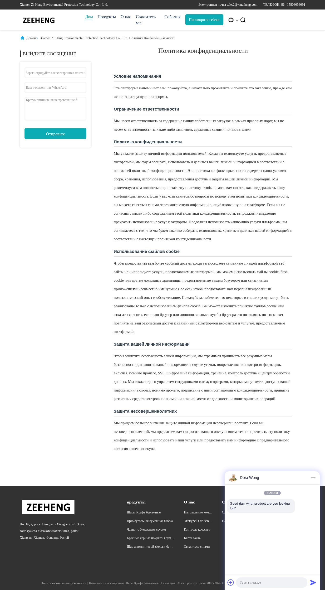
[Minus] (313, 478)
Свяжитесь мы (146, 19)
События (172, 16)
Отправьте (55, 133)
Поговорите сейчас (204, 20)
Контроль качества (197, 529)
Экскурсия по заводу (198, 521)
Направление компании (198, 513)
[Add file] (230, 582)
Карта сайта (192, 538)
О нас (126, 16)
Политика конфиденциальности (63, 583)
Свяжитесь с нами (197, 546)
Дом (89, 16)
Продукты (107, 16)
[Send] (313, 582)
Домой (31, 38)
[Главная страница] (39, 20)
